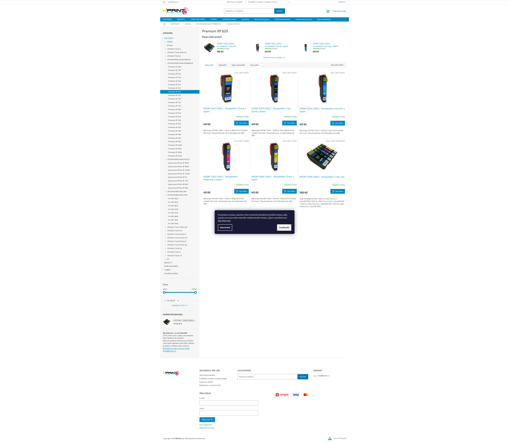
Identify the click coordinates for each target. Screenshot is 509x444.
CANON (169, 42)
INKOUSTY (168, 262)
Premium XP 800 (174, 109)
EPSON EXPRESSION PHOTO (179, 159)
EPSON (169, 45)
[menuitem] (167, 19)
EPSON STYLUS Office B (177, 52)
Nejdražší (222, 65)
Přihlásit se (207, 419)
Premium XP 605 (174, 81)
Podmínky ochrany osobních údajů (262, 2)
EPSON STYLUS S (174, 49)
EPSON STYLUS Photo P (177, 234)
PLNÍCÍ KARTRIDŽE (171, 266)
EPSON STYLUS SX (175, 230)
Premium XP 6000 (175, 145)
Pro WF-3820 (173, 198)
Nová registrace (205, 425)
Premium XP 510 (174, 74)
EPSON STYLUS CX (175, 255)
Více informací (224, 220)
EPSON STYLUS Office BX (177, 227)
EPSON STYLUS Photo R (177, 241)
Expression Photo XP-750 (178, 181)
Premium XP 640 (174, 131)
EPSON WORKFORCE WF (177, 191)
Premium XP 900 (174, 141)
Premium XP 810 (174, 113)
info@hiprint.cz (323, 375)
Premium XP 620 (174, 91)
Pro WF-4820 (173, 206)
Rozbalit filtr (178, 305)
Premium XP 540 (174, 120)
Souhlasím (284, 227)
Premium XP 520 (174, 77)
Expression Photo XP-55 (177, 177)
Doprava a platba (206, 382)
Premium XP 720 (174, 106)
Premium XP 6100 (175, 156)
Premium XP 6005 (175, 152)
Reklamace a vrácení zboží (210, 385)
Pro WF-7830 (173, 220)
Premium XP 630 (174, 123)
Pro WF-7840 (173, 223)
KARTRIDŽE (168, 38)
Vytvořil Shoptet (339, 438)
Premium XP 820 (174, 116)
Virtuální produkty (171, 273)
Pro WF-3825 (173, 202)
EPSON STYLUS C (174, 252)
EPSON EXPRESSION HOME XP (179, 59)
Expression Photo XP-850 (178, 184)
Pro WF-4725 (173, 213)
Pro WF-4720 (173, 209)
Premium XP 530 (174, 70)
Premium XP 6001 (175, 148)
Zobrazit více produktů (272, 57)
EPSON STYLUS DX (175, 248)
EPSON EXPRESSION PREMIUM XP (180, 63)
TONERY (167, 270)
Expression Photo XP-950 (178, 188)
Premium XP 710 (174, 102)
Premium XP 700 (174, 99)
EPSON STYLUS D (174, 56)
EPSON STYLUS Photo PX (177, 238)
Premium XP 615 (174, 88)
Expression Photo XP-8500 (178, 163)
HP (168, 259)
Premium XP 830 (174, 138)
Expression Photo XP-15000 (179, 170)
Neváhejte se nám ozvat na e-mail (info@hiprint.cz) (176, 349)
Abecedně (254, 65)
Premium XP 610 (174, 84)
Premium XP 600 (174, 67)
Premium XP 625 (174, 95)
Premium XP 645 (174, 134)
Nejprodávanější (238, 65)
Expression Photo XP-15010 (179, 173)
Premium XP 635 (174, 127)
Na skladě (172, 300)
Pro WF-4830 (173, 216)
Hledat (279, 11)
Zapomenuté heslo (207, 428)
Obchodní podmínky (234, 2)
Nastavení (225, 227)
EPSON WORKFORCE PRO (177, 195)
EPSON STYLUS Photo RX (177, 245)
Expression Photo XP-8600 (178, 166)
